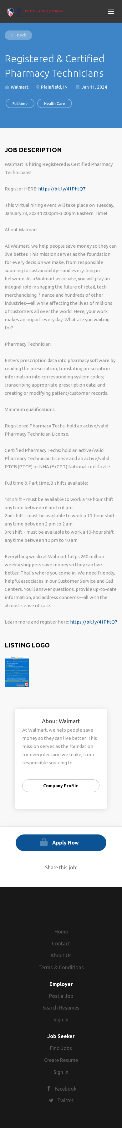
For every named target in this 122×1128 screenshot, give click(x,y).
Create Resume (61, 1060)
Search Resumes (61, 1007)
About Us (61, 955)
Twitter (65, 1100)
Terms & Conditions (61, 967)
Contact (61, 943)
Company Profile (61, 785)
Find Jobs (61, 1048)
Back (21, 35)
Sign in (61, 1019)
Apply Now (65, 842)
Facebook (65, 1089)
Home (61, 931)
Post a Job (61, 996)
